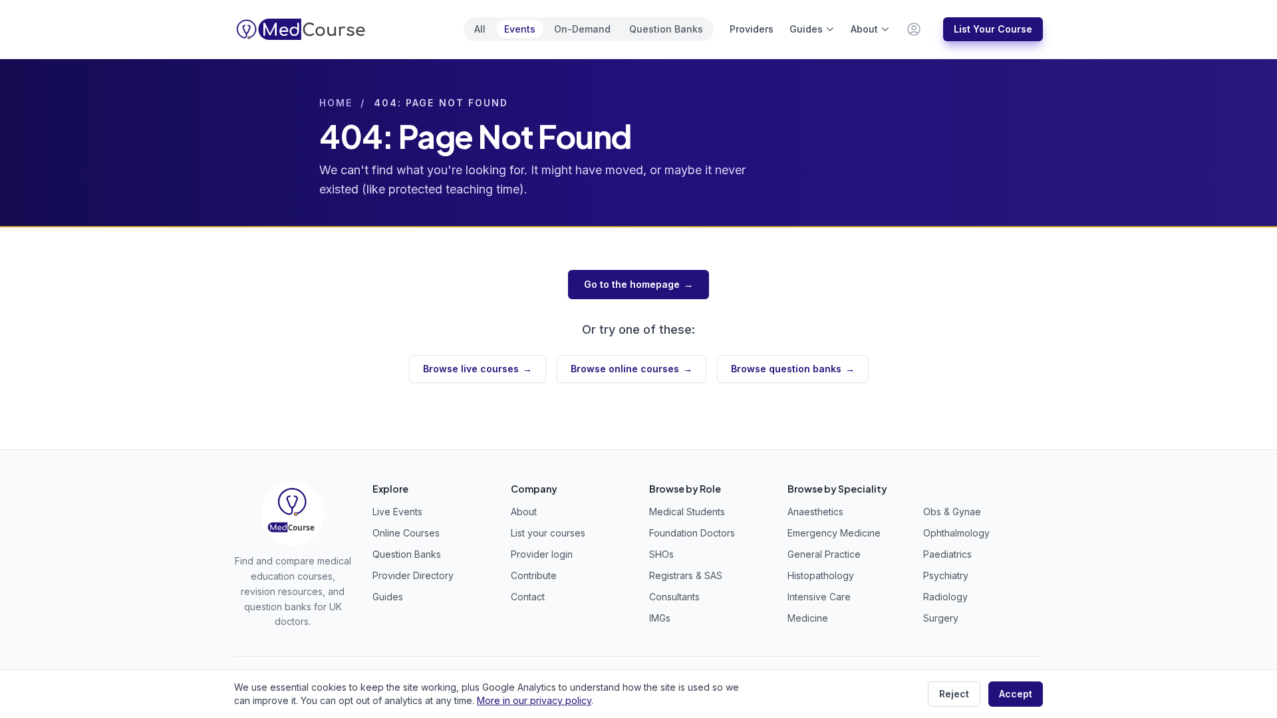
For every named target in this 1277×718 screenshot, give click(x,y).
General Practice (824, 554)
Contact (528, 596)
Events (519, 29)
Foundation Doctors (692, 532)
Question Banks (666, 29)
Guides (806, 29)
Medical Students (687, 511)
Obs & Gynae (952, 511)
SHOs (661, 554)
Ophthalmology (956, 532)
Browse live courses (477, 368)
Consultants (674, 596)
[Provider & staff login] (914, 29)
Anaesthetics (815, 511)
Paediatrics (947, 554)
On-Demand (582, 29)
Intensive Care (819, 596)
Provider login (542, 554)
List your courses (548, 532)
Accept (1015, 693)
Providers (752, 29)
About (864, 29)
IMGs (659, 618)
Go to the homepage (638, 284)
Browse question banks (793, 368)
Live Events (397, 511)
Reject (954, 693)
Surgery (940, 618)
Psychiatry (945, 575)
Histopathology (820, 575)
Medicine (807, 618)
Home (336, 102)
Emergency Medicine (834, 532)
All (480, 29)
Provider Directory (413, 575)
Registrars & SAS (685, 575)
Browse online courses (631, 368)
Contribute (534, 575)
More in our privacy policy (534, 700)
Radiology (945, 596)
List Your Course (993, 29)
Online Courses (406, 532)
